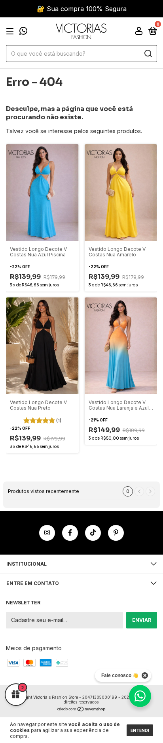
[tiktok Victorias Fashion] (93, 533)
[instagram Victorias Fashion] (47, 533)
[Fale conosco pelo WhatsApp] (23, 32)
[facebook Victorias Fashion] (70, 533)
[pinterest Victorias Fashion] (116, 533)
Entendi (140, 730)
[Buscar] (147, 54)
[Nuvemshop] (81, 709)
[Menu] (11, 31)
